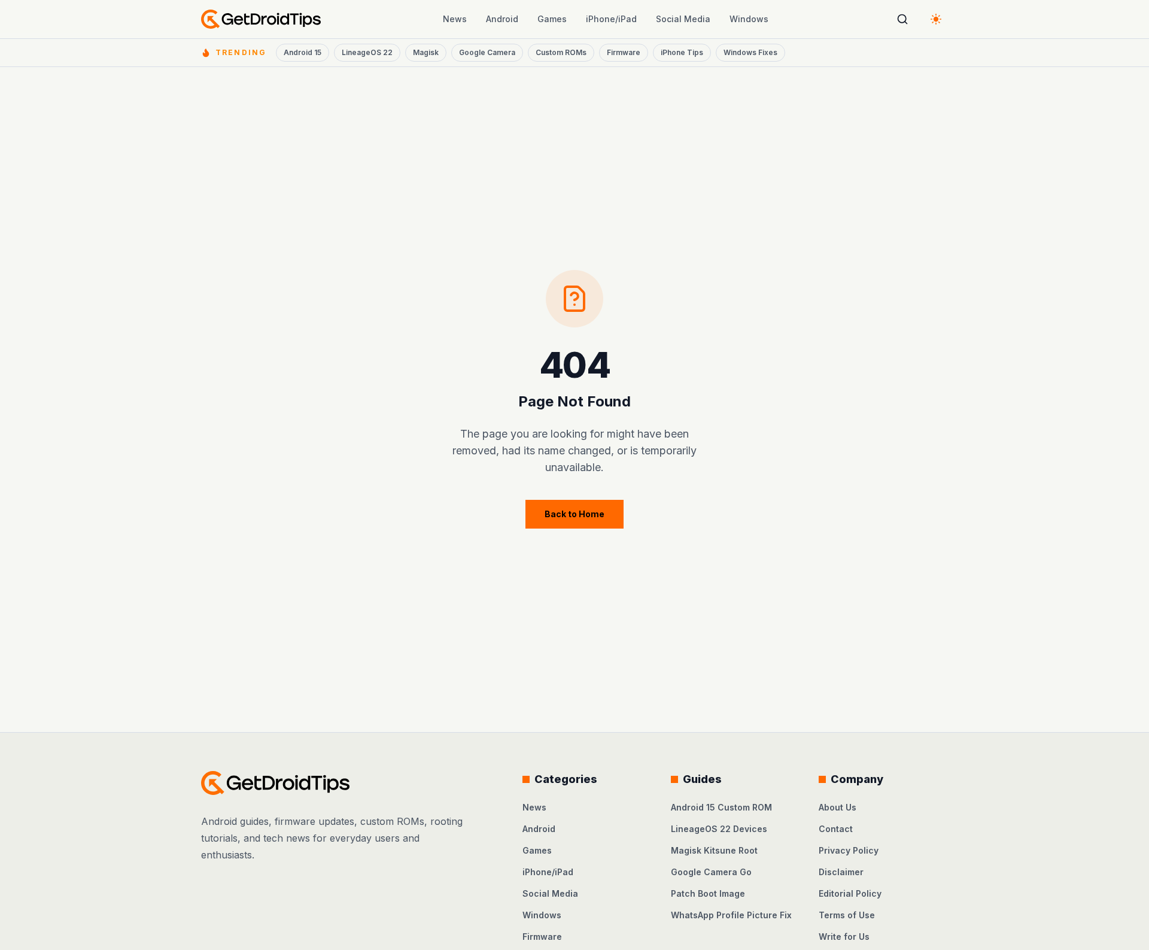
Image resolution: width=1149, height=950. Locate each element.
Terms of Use (847, 915)
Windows (748, 19)
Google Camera (487, 52)
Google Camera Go (711, 872)
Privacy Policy (849, 850)
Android (502, 19)
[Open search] (902, 19)
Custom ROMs (561, 52)
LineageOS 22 (367, 52)
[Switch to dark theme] (936, 19)
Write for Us (844, 936)
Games (552, 19)
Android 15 (302, 52)
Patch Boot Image (708, 893)
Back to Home (574, 514)
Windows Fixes (750, 52)
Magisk (426, 52)
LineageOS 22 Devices (719, 829)
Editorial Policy (850, 893)
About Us (837, 807)
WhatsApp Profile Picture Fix (731, 915)
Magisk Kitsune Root (714, 850)
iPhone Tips (682, 52)
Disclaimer (841, 872)
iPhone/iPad (611, 19)
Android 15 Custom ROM (721, 807)
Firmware (623, 52)
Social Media (683, 19)
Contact (836, 829)
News (455, 19)
